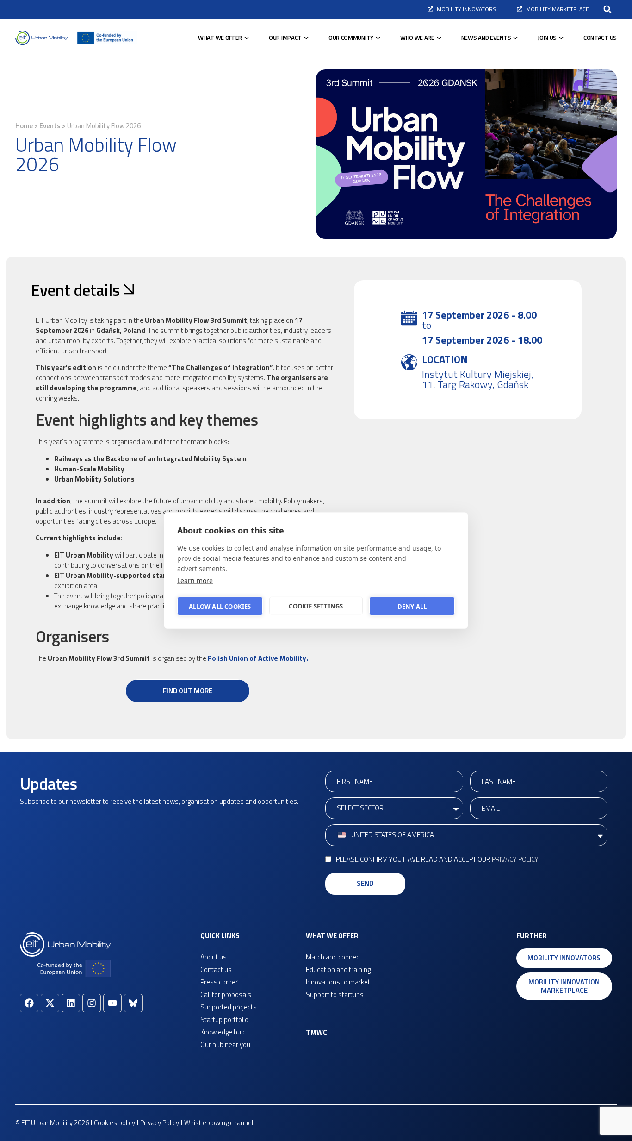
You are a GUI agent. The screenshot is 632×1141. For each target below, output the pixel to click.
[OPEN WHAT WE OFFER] (246, 38)
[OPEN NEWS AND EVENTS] (515, 38)
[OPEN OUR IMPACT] (306, 38)
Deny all (412, 606)
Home (24, 125)
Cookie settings (316, 606)
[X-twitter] (50, 1003)
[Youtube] (112, 1003)
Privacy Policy (515, 859)
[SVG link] (41, 38)
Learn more (195, 580)
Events (50, 125)
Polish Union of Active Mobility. (258, 658)
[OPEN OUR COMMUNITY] (378, 38)
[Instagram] (91, 1003)
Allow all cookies (220, 606)
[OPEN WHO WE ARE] (439, 38)
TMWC (316, 1032)
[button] (607, 9)
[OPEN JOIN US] (561, 38)
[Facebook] (29, 1003)
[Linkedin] (71, 1003)
